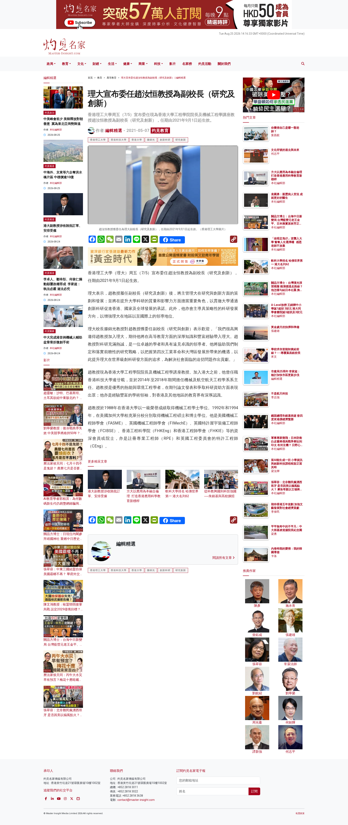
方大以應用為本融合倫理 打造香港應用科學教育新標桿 (144, 496)
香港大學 (137, 139)
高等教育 (111, 77)
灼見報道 (49, 166)
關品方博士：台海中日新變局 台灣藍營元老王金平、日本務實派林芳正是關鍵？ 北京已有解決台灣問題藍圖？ (287, 224)
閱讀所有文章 (222, 558)
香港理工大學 (98, 139)
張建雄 (275, 330)
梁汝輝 (275, 471)
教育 (65, 64)
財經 (96, 64)
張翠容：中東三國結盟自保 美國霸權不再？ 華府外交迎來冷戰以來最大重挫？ (63, 574)
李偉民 (275, 511)
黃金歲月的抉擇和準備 (285, 327)
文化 (80, 64)
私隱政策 (300, 813)
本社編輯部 (56, 129)
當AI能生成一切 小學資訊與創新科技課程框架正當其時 (286, 463)
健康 (126, 64)
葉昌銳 (275, 135)
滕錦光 (151, 139)
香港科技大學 (118, 139)
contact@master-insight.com (136, 799)
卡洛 (274, 556)
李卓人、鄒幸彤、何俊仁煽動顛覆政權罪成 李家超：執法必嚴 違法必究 (63, 284)
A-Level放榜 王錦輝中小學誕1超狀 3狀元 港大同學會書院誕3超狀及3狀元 (286, 308)
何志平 (275, 153)
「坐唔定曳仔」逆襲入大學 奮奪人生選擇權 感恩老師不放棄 (286, 242)
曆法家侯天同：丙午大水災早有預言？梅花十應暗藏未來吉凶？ (63, 679)
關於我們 (224, 64)
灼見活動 (204, 64)
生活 (111, 64)
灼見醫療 (49, 331)
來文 (274, 356)
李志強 (275, 397)
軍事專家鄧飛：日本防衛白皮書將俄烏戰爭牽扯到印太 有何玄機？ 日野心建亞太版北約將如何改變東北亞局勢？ (286, 445)
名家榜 (187, 64)
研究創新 (180, 139)
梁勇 (274, 533)
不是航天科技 (279, 393)
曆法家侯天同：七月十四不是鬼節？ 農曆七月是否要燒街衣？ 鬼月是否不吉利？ (63, 468)
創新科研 (165, 139)
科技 (157, 64)
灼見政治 (49, 112)
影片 (172, 64)
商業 (142, 64)
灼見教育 (160, 130)
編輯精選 (113, 130)
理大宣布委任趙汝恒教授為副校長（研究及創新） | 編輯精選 (153, 77)
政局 (50, 64)
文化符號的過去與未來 (285, 149)
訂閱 (254, 791)
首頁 (90, 77)
